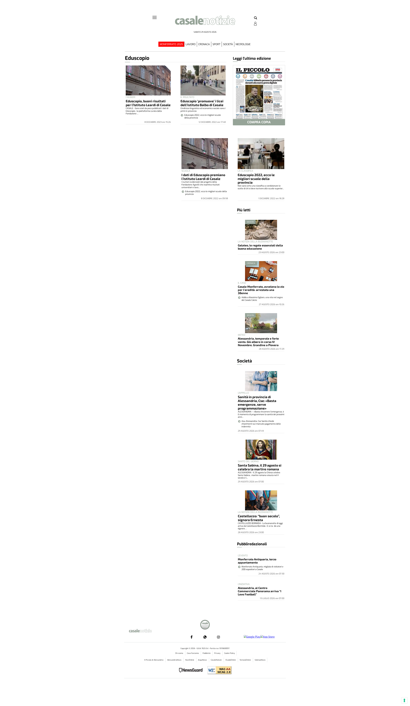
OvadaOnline (231, 660)
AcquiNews (202, 660)
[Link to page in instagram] (218, 637)
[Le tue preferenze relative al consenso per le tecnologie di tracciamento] (404, 700)
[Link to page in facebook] (191, 637)
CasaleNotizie (216, 660)
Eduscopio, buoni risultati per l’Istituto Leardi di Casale (148, 103)
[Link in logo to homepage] (205, 22)
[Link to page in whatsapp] (205, 637)
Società (228, 44)
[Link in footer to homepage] (205, 625)
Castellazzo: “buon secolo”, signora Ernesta (259, 518)
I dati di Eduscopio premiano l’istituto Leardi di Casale (203, 177)
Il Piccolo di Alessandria (154, 660)
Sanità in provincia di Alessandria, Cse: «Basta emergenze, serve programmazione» (257, 402)
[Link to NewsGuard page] (192, 670)
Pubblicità (207, 653)
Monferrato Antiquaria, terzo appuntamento (257, 560)
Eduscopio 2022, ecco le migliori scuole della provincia (256, 178)
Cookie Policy (229, 653)
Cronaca (204, 44)
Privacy (217, 653)
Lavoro (191, 44)
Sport (216, 44)
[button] (255, 18)
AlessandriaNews (174, 660)
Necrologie (243, 44)
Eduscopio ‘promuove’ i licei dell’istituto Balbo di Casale (201, 103)
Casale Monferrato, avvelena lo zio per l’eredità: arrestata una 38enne (261, 290)
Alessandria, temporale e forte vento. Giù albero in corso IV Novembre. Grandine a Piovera (258, 342)
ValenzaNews (260, 660)
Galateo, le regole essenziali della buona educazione (260, 246)
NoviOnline (190, 660)
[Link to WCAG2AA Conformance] (218, 670)
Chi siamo (179, 653)
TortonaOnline (245, 660)
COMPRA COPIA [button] (259, 122)
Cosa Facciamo (193, 653)
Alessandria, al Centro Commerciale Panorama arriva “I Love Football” (259, 591)
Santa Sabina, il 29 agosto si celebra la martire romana (259, 467)
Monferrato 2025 (171, 44)
